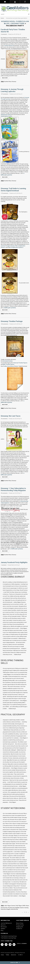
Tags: (2, 81)
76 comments (4, 418)
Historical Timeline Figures (20, 362)
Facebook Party (7, 81)
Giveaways (14, 81)
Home (2, 18)
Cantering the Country (6, 116)
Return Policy (19, 923)
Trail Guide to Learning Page (8, 938)
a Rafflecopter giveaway (10, 307)
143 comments (4, 324)
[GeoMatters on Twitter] (6, 944)
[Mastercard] (13, 954)
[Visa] (2, 954)
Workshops (4, 926)
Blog (2, 930)
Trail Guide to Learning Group (9, 936)
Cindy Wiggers (19, 905)
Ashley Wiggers (7, 905)
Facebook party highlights (14, 907)
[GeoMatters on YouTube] (14, 944)
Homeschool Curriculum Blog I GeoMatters (15, 22)
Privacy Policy (20, 925)
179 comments (4, 193)
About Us (3, 925)
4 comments (4, 34)
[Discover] (20, 954)
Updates (3, 928)
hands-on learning (24, 907)
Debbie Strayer (25, 905)
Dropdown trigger (15, 2)
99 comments (4, 493)
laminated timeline (8, 361)
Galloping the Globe (6, 114)
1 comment (3, 565)
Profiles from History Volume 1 (11, 366)
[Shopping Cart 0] (25, 2)
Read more (5, 77)
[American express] (7, 954)
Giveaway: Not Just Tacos (10, 416)
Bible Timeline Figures (8, 364)
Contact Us (19, 928)
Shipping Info (19, 926)
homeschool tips (14, 909)
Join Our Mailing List (6, 923)
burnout (13, 905)
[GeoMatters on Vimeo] (10, 944)
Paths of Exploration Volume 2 (15, 247)
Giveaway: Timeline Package (12, 321)
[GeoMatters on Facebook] (2, 944)
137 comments (4, 94)
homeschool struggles (5, 909)
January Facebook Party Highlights (14, 562)
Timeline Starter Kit (9, 45)
